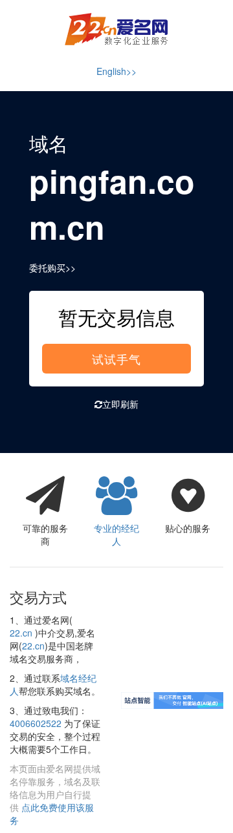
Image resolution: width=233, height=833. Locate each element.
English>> (116, 71)
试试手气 (116, 358)
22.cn (21, 632)
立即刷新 (120, 403)
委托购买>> (52, 267)
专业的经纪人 (116, 534)
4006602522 (35, 723)
